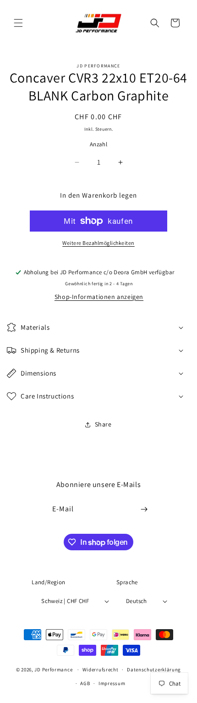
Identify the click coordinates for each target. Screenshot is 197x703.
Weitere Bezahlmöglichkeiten (98, 242)
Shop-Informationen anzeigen (99, 297)
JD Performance (53, 669)
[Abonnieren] (144, 509)
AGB (85, 683)
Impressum (111, 683)
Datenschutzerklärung (154, 669)
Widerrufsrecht (100, 669)
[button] (18, 23)
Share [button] (103, 424)
